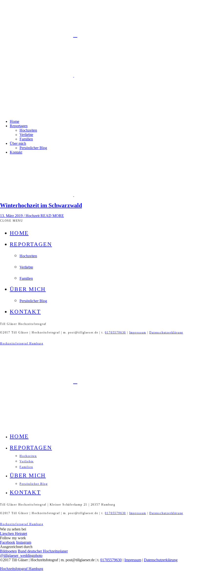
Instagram (23, 542)
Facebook (7, 542)
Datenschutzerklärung (166, 332)
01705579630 (115, 332)
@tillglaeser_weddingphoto (21, 555)
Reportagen (19, 126)
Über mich (18, 143)
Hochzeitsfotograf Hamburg (21, 343)
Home (14, 121)
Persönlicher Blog (33, 148)
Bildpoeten (8, 551)
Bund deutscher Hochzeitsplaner (43, 551)
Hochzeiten (28, 130)
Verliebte (26, 135)
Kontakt (16, 152)
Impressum (137, 332)
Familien (26, 139)
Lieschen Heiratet (13, 533)
